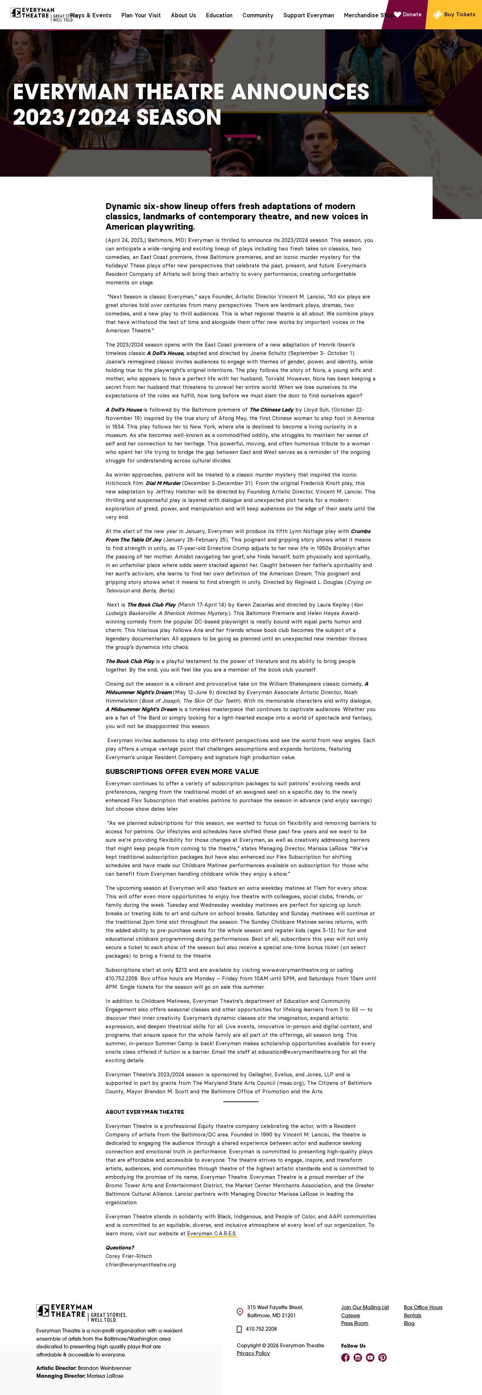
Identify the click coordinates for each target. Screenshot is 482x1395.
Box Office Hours (423, 1308)
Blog (409, 1323)
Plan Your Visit (141, 15)
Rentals (412, 1316)
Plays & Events (91, 15)
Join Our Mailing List (365, 1308)
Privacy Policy (253, 1353)
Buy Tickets (460, 14)
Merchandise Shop (369, 15)
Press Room (354, 1323)
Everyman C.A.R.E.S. (212, 1233)
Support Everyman (308, 15)
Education (219, 15)
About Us (183, 15)
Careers (350, 1316)
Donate (412, 14)
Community (257, 15)
